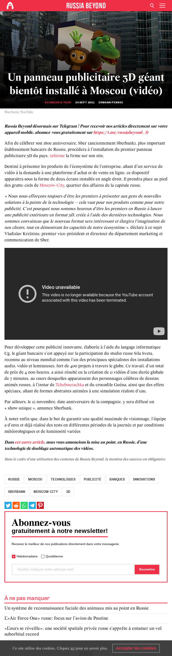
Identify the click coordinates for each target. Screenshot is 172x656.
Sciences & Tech (58, 102)
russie (14, 479)
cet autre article (29, 442)
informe (58, 156)
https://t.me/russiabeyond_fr (120, 132)
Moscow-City (52, 185)
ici (73, 648)
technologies (63, 479)
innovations (144, 479)
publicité (92, 479)
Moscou (35, 479)
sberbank (16, 492)
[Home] (10, 5)
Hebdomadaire (27, 556)
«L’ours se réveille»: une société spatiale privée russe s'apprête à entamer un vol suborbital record (83, 631)
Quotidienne (54, 556)
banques (117, 479)
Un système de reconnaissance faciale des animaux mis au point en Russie (76, 608)
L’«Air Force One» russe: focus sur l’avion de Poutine (56, 618)
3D (68, 492)
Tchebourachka (70, 385)
